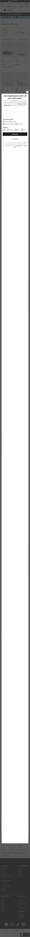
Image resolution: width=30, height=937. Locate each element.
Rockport (19, 124)
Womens (11, 130)
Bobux (6, 121)
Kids (24, 130)
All (5, 130)
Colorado (14, 121)
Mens (18, 130)
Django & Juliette (9, 124)
